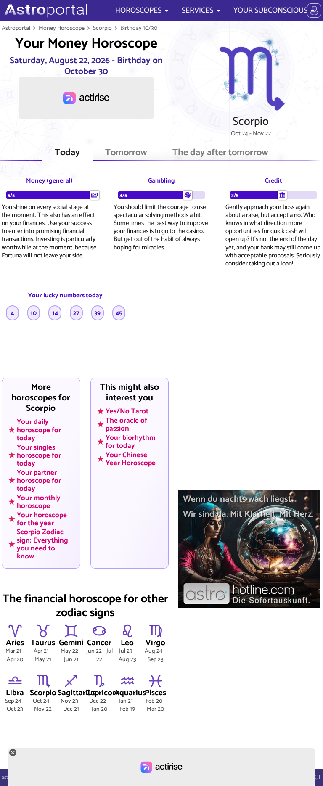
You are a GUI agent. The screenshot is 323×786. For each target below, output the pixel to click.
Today (67, 153)
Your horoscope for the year (42, 518)
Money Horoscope (62, 28)
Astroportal (16, 28)
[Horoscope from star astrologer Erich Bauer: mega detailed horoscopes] (45, 10)
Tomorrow (126, 153)
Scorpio (102, 28)
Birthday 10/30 (138, 28)
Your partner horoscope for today (39, 480)
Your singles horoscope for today (39, 455)
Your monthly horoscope (39, 501)
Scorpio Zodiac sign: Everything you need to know (42, 544)
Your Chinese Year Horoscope (131, 458)
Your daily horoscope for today (39, 429)
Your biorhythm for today (131, 441)
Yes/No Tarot (127, 411)
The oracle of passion (126, 424)
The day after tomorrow (220, 153)
